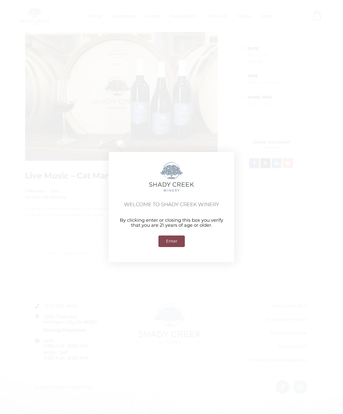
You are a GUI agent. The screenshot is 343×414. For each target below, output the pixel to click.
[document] (171, 207)
